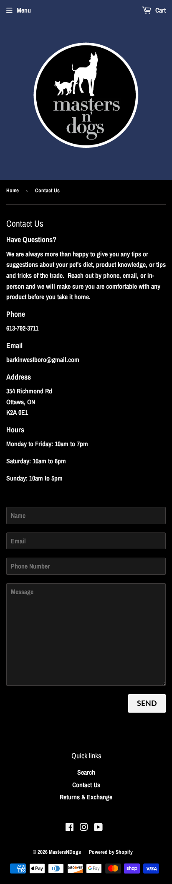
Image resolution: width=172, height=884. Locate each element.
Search (86, 772)
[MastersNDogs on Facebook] (69, 827)
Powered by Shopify (111, 852)
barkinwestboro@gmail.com (42, 359)
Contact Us (86, 784)
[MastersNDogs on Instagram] (84, 827)
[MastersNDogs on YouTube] (98, 827)
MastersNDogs (65, 852)
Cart (160, 10)
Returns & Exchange (86, 796)
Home (12, 190)
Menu (24, 10)
